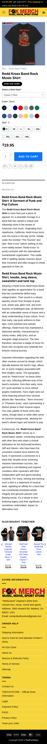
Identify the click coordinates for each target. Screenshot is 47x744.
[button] (3, 12)
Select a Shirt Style (11, 89)
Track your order (10, 723)
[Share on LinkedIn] (31, 166)
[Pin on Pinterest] (25, 166)
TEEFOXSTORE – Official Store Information (19, 694)
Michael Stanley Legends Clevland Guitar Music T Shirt (8, 552)
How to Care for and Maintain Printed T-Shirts (22, 640)
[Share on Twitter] (15, 166)
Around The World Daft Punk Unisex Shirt (39, 549)
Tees (4, 69)
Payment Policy (10, 707)
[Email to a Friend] (20, 166)
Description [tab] (8, 183)
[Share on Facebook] (9, 166)
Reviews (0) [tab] (8, 189)
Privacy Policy (9, 718)
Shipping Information (13, 632)
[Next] (44, 550)
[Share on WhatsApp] (4, 166)
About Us (7, 653)
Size (4, 122)
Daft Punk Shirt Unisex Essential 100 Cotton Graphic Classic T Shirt (23, 553)
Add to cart (28, 156)
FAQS (5, 712)
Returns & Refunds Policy (15, 658)
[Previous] (2, 550)
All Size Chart (9, 647)
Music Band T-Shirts (18, 69)
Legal (5, 701)
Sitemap (6, 669)
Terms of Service (10, 664)
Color (5, 101)
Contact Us (8, 686)
